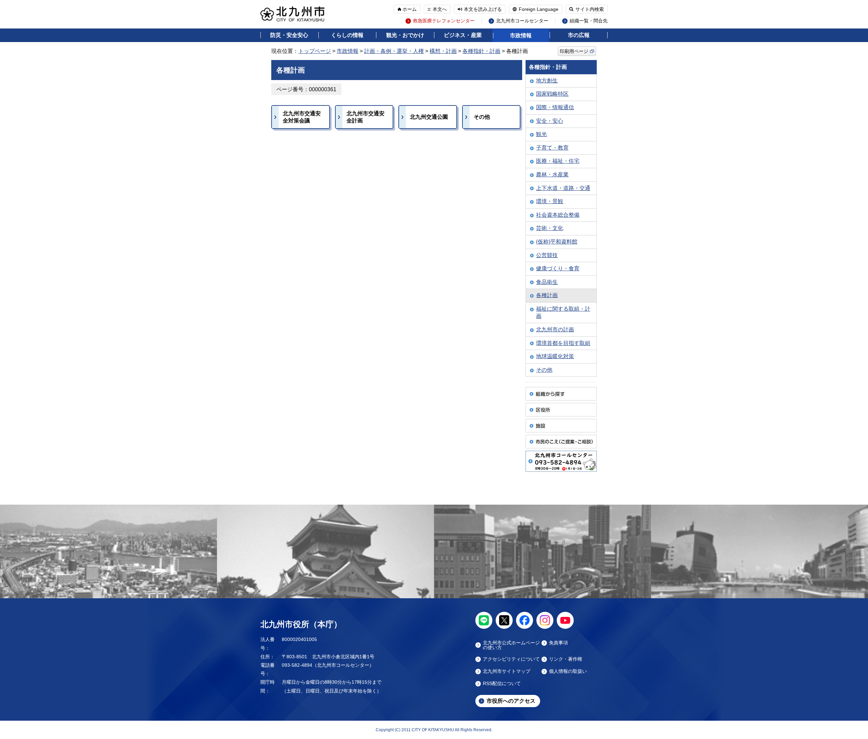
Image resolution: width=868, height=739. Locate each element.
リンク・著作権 (565, 659)
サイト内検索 (589, 9)
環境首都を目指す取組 (563, 343)
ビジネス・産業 (463, 35)
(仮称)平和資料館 (556, 242)
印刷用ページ (574, 51)
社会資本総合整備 (557, 215)
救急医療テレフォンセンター (444, 20)
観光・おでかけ (405, 35)
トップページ (314, 51)
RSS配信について (502, 683)
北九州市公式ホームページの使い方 (511, 645)
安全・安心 (549, 121)
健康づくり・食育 (557, 268)
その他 (544, 370)
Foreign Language (538, 9)
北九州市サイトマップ (506, 671)
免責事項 (558, 642)
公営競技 (547, 255)
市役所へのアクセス (511, 701)
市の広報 (579, 35)
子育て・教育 (552, 148)
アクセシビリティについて (511, 659)
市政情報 (521, 35)
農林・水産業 (552, 174)
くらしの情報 (347, 35)
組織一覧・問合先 (589, 20)
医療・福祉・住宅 (557, 161)
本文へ (440, 9)
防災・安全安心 (289, 35)
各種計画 (547, 295)
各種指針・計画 (481, 51)
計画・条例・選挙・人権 (394, 51)
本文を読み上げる (483, 9)
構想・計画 (443, 51)
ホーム (409, 9)
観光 (541, 134)
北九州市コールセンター (522, 20)
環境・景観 (549, 201)
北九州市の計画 (555, 329)
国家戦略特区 (552, 94)
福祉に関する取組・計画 (563, 312)
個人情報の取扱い (568, 671)
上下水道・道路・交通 (563, 188)
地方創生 (547, 80)
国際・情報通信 (555, 107)
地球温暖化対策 (555, 356)
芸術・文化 (549, 228)
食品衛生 (547, 282)
